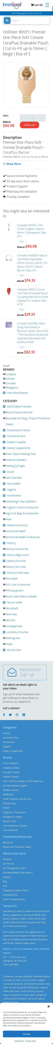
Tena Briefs (12, 608)
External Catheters (16, 460)
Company (7, 859)
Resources (8, 842)
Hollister (10, 378)
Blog (5, 881)
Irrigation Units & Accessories (22, 507)
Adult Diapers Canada (19, 406)
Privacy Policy (30, 1041)
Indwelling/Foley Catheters (21, 501)
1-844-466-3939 (10, 964)
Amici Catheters (10, 763)
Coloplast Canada (11, 767)
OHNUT (6, 807)
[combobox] (26, 20)
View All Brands (10, 830)
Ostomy (11, 543)
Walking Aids (13, 638)
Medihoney (8, 794)
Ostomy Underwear (18, 572)
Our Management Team (14, 868)
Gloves (10, 472)
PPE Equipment (14, 590)
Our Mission (8, 863)
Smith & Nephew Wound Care (17, 798)
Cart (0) (38, 5)
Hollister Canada (10, 776)
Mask (9, 519)
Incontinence (14, 495)
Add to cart (29, 125)
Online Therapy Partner (14, 899)
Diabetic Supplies (16, 442)
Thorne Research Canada (15, 825)
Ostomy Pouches (16, 561)
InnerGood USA (10, 894)
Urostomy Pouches (17, 632)
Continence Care (16, 436)
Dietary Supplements (18, 448)
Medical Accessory (17, 525)
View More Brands (17, 393)
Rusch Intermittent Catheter (21, 596)
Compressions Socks (18, 430)
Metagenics (12, 387)
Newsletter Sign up (30, 672)
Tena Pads (11, 614)
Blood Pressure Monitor (19, 412)
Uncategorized (14, 626)
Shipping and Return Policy (15, 890)
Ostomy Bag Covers (18, 555)
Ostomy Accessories (17, 549)
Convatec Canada (11, 772)
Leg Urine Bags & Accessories (22, 513)
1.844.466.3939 (10, 1002)
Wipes (9, 644)
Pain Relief (12, 578)
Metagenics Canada (12, 816)
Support (6, 876)
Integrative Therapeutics (14, 812)
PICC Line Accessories (18, 584)
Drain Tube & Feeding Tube (21, 454)
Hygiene (11, 489)
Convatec (11, 383)
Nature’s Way (9, 821)
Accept (26, 1034)
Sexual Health (14, 602)
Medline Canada (10, 789)
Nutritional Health (16, 531)
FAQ (5, 885)
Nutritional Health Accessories (23, 537)
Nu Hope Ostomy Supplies (15, 785)
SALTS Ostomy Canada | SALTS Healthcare (23, 781)
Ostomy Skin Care (16, 567)
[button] (48, 1006)
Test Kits (10, 620)
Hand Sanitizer (14, 477)
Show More (13, 164)
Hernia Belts (13, 483)
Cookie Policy (19, 1041)
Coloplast (11, 374)
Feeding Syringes (15, 466)
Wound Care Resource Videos (17, 846)
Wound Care (14, 650)
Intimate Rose (9, 803)
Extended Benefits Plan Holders (18, 872)
